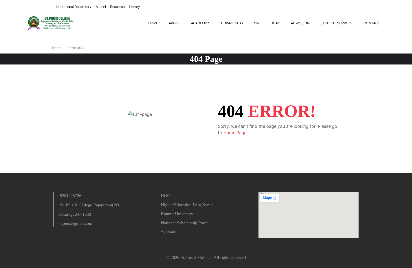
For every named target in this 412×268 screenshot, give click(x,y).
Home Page (235, 132)
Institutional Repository (73, 7)
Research (117, 7)
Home (56, 48)
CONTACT (372, 23)
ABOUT (174, 23)
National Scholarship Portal (185, 222)
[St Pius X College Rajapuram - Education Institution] (51, 23)
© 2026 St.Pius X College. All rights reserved (206, 257)
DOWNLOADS (232, 23)
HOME (153, 23)
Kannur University (177, 213)
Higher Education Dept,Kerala (187, 204)
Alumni (101, 7)
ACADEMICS (200, 23)
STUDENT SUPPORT (336, 23)
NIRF (257, 23)
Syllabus (168, 232)
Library (134, 7)
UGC (165, 195)
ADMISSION (300, 23)
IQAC (276, 23)
